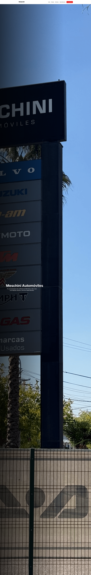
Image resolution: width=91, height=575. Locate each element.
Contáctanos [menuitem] (69, 2)
